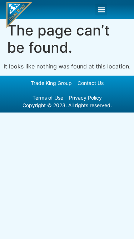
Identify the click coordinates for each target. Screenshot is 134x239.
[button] (101, 9)
